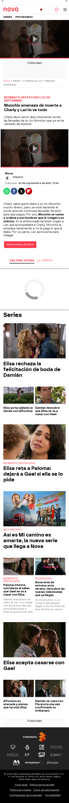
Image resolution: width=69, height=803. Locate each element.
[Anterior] (2, 1)
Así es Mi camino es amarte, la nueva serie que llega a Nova (30, 540)
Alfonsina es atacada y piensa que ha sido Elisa (15, 704)
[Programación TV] (49, 10)
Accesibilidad (52, 795)
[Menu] (65, 10)
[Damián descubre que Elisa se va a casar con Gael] (50, 396)
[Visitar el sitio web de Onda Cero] (42, 754)
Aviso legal (21, 784)
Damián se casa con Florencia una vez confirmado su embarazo (49, 705)
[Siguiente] (66, 1)
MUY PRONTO (12, 529)
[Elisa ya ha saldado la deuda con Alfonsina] (18, 396)
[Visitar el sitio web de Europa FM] (56, 754)
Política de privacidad (42, 784)
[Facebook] (7, 178)
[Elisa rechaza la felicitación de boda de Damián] (34, 341)
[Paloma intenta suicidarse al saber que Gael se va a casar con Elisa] (18, 567)
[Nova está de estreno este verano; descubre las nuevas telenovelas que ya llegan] (50, 567)
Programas (24, 17)
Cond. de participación (46, 790)
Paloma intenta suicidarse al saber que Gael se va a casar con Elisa (16, 589)
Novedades (43, 578)
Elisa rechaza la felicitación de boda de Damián (31, 369)
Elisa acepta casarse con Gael (33, 665)
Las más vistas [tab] (21, 260)
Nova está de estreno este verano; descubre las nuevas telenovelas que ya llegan (50, 589)
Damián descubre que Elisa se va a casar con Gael (47, 411)
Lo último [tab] (45, 260)
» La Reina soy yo (31, 80)
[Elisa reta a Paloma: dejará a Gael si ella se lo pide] (34, 442)
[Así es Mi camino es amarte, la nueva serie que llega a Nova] (34, 509)
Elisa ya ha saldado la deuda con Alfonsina (18, 409)
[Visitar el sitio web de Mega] (13, 754)
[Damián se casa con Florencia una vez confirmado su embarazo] (50, 689)
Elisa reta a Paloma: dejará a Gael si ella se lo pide (33, 474)
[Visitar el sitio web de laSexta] (27, 747)
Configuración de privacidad (26, 795)
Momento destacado (19, 463)
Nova (6, 80)
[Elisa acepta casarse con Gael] (34, 640)
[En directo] (41, 10)
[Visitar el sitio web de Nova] (56, 747)
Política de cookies (20, 790)
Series (7, 17)
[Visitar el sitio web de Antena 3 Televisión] (13, 747)
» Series (15, 80)
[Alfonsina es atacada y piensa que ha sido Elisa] (18, 689)
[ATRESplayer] (57, 10)
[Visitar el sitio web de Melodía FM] (16, 762)
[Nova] (17, 9)
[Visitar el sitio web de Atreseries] (27, 754)
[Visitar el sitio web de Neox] (42, 747)
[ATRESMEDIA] (34, 737)
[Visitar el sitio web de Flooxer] (52, 762)
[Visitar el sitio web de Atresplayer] (34, 762)
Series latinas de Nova (20, 244)
